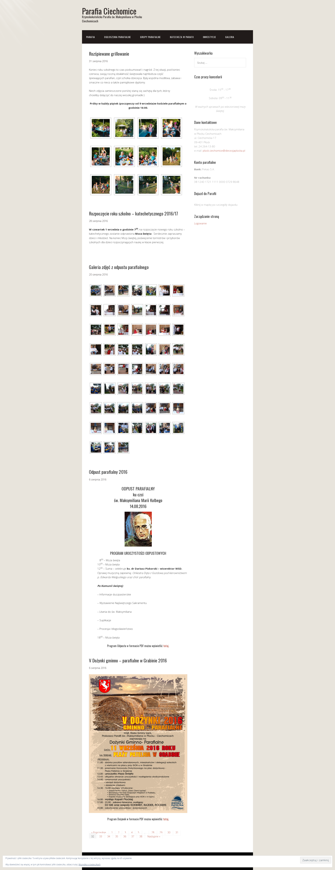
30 (169, 832)
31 (177, 832)
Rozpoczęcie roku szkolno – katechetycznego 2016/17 (133, 213)
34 (108, 836)
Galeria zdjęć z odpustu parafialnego (119, 267)
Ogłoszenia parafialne (117, 37)
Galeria (229, 37)
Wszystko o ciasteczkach (89, 864)
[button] (101, 128)
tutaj (166, 646)
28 (152, 832)
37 (132, 836)
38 (140, 836)
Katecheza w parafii (182, 37)
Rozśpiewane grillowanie (109, 53)
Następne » (153, 836)
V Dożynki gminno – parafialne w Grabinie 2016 (128, 660)
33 (100, 836)
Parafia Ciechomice (109, 11)
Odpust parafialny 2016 (108, 471)
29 (160, 832)
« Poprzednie (98, 832)
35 (116, 836)
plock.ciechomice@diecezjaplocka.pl (224, 150)
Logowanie (200, 223)
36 (124, 836)
